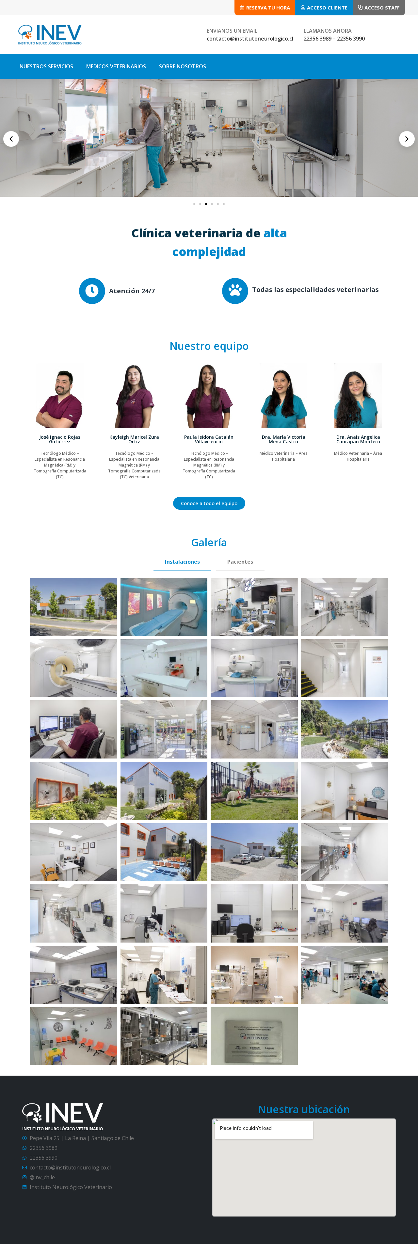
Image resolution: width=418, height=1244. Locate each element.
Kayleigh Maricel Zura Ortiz (60, 439)
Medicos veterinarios (116, 66)
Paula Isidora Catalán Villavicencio (134, 439)
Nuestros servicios (46, 66)
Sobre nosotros (182, 66)
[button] (11, 139)
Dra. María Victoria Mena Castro (209, 439)
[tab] (182, 562)
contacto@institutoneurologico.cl (250, 38)
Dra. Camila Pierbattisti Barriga (358, 439)
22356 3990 (351, 38)
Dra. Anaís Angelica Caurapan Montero (283, 439)
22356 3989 (317, 38)
